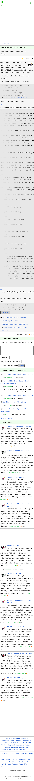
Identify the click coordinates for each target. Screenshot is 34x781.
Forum (2, 766)
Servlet (3, 749)
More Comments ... (7, 418)
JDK (29, 743)
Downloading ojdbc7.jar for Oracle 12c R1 (17, 395)
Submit (21, 365)
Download (5, 312)
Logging (7, 745)
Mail (13, 745)
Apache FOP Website (19, 98)
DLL (2, 762)
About (11, 753)
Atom (31, 753)
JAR (29, 760)
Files (6, 762)
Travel (21, 764)
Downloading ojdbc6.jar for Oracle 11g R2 (17, 374)
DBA (16, 760)
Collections (19, 753)
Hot (7, 753)
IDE (1, 743)
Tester (2, 760)
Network (28, 745)
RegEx (21, 762)
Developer (10, 760)
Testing (15, 749)
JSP (2, 745)
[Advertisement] (17, 24)
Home (2, 43)
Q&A (2, 764)
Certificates (13, 762)
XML (24, 749)
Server (28, 747)
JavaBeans (17, 743)
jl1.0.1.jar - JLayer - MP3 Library (14, 402)
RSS (26, 753)
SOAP (9, 749)
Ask (1, 755)
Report (7, 747)
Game (12, 740)
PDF (8, 43)
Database (24, 738)
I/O (31, 740)
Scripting (14, 747)
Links (27, 762)
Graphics (25, 740)
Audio (2, 738)
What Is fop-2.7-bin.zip (10, 321)
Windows (22, 760)
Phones (15, 764)
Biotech (9, 738)
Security (22, 747)
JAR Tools (8, 743)
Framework (4, 740)
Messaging (20, 745)
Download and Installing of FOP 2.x (15, 324)
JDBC (24, 743)
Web (20, 749)
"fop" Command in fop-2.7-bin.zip (14, 317)
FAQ (25, 764)
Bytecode (16, 738)
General (18, 740)
